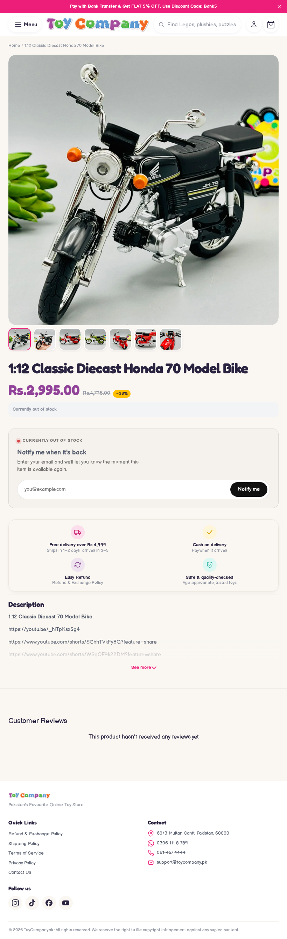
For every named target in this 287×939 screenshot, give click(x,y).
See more (141, 667)
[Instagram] (15, 903)
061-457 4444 (171, 852)
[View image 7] (171, 339)
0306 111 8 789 (172, 843)
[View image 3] (70, 339)
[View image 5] (120, 339)
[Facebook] (49, 903)
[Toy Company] (97, 24)
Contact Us (19, 872)
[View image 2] (45, 339)
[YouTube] (66, 903)
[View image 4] (95, 339)
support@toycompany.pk (182, 862)
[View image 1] (19, 339)
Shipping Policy (24, 844)
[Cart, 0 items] (271, 24)
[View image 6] (145, 339)
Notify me (249, 489)
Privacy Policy (22, 863)
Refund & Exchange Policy (77, 582)
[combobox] (202, 24)
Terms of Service (26, 853)
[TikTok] (32, 903)
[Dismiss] (279, 7)
